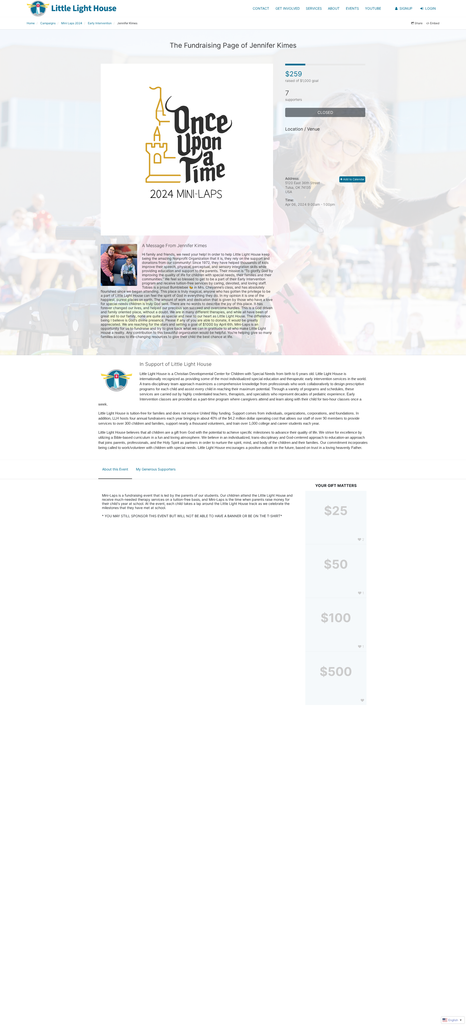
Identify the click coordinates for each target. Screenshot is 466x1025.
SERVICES (314, 8)
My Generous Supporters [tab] (155, 469)
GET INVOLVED (287, 8)
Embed (434, 23)
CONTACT (261, 8)
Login (430, 8)
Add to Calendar (353, 179)
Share (419, 23)
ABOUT (334, 8)
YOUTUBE (373, 8)
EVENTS (352, 8)
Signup (405, 8)
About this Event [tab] (115, 469)
